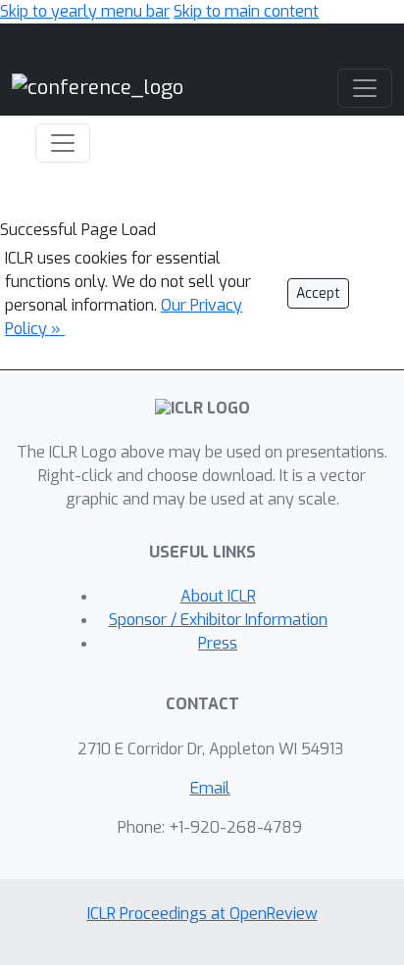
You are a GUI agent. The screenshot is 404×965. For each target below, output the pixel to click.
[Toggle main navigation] (364, 88)
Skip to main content (246, 11)
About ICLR (218, 596)
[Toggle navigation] (62, 143)
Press (217, 643)
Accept (318, 293)
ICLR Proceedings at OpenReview (202, 913)
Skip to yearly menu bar (85, 11)
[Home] (97, 88)
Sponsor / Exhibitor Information (218, 619)
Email (210, 788)
